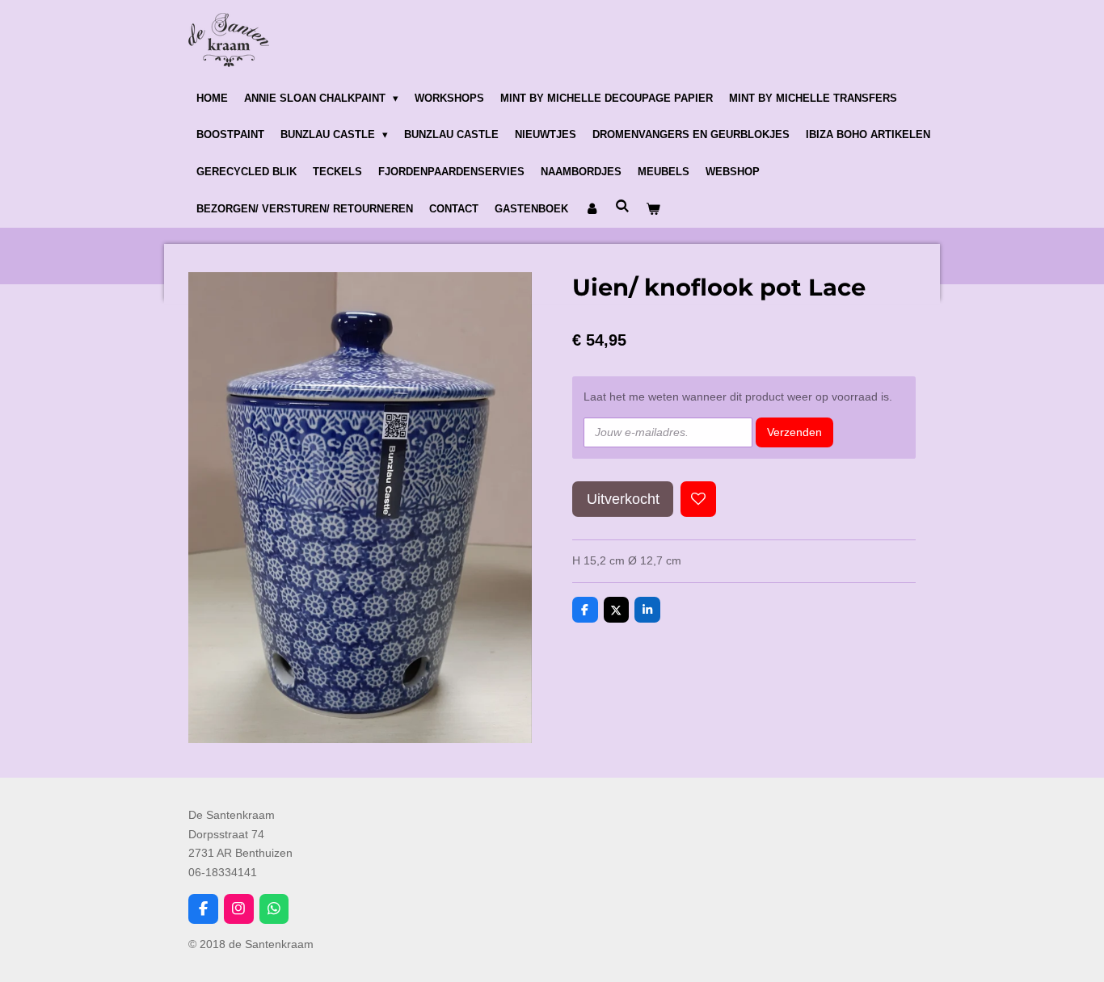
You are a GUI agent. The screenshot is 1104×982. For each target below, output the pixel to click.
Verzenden (794, 432)
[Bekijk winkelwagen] (653, 209)
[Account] (591, 209)
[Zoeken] (622, 206)
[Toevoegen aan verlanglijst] (698, 499)
